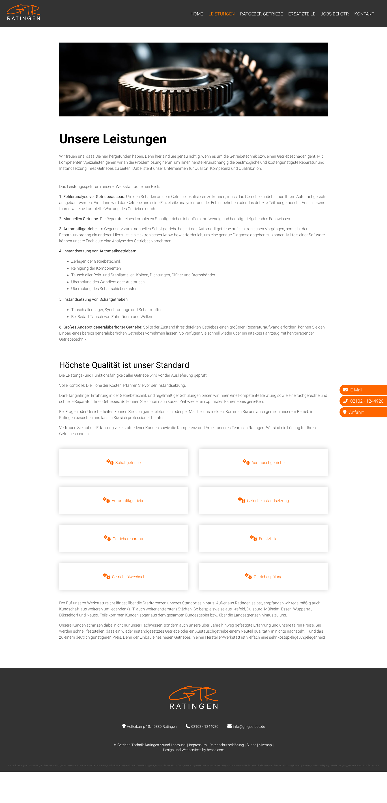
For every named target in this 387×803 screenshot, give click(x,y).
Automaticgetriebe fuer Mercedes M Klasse (205, 765)
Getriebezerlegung (320, 765)
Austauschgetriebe (268, 462)
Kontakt (364, 14)
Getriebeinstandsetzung (268, 500)
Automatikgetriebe (128, 500)
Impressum (198, 745)
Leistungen (222, 14)
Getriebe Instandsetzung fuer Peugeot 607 (289, 765)
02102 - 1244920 (204, 726)
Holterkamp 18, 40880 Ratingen (152, 726)
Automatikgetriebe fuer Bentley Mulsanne (116, 765)
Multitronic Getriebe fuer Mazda (363, 765)
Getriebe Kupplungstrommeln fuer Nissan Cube (160, 765)
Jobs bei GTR (335, 14)
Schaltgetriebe (128, 462)
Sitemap (265, 745)
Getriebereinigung (338, 765)
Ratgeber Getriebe (261, 14)
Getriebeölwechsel (128, 576)
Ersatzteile (301, 14)
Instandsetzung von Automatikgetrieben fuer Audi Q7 (34, 765)
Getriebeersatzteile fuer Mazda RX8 (78, 765)
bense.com (215, 750)
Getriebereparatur (128, 538)
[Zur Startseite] (23, 18)
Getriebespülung (268, 576)
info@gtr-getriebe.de (249, 726)
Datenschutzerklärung (226, 745)
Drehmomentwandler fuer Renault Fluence (247, 765)
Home (197, 14)
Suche (251, 745)
